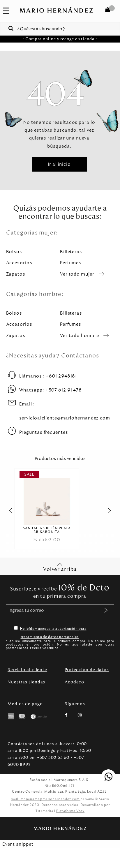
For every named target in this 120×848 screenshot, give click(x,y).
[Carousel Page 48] (46, 551)
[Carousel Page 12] (68, 535)
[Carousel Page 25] (29, 543)
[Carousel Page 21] (7, 543)
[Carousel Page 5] (29, 535)
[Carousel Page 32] (68, 543)
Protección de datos (87, 670)
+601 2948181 (48, 376)
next (112, 510)
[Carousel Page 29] (51, 543)
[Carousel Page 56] (90, 551)
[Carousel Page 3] (18, 535)
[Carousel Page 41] (7, 551)
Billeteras (71, 251)
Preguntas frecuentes (43, 432)
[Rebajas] (47, 498)
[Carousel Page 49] (51, 551)
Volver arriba (60, 569)
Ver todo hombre (79, 335)
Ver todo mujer (77, 274)
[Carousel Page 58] (101, 551)
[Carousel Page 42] (13, 551)
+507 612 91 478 (50, 390)
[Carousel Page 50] (57, 551)
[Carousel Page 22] (13, 543)
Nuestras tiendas (26, 682)
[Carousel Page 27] (40, 543)
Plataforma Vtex (70, 811)
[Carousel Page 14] (79, 535)
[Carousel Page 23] (18, 543)
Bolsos (14, 251)
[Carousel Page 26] (35, 543)
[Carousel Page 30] (57, 543)
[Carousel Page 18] (101, 535)
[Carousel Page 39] (107, 543)
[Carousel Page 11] (62, 535)
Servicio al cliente (27, 670)
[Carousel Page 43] (18, 551)
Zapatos (15, 274)
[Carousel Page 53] (74, 551)
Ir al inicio (59, 164)
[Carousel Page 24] (24, 543)
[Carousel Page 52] (68, 551)
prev (7, 510)
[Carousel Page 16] (90, 535)
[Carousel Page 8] (46, 535)
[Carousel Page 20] (112, 535)
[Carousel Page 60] (112, 551)
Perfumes (70, 263)
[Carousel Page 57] (96, 551)
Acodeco (74, 682)
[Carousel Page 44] (24, 551)
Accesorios (19, 263)
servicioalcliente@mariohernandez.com (64, 411)
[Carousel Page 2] (13, 535)
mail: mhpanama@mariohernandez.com (45, 799)
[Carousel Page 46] (35, 551)
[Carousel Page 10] (57, 535)
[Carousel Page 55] (85, 551)
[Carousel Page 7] (40, 535)
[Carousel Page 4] (24, 535)
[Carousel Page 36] (90, 543)
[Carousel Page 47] (40, 551)
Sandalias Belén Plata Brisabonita (47, 530)
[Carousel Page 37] (96, 543)
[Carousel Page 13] (74, 535)
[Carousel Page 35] (85, 543)
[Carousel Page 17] (96, 535)
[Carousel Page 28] (46, 543)
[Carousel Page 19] (107, 535)
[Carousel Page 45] (29, 551)
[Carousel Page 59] (107, 551)
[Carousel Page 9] (51, 535)
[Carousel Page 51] (62, 551)
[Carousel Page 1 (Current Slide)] (7, 535)
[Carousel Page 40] (112, 543)
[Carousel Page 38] (101, 543)
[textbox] (60, 28)
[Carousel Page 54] (79, 551)
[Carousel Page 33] (74, 543)
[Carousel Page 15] (85, 535)
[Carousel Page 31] (62, 543)
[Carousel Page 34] (79, 543)
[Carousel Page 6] (35, 535)
